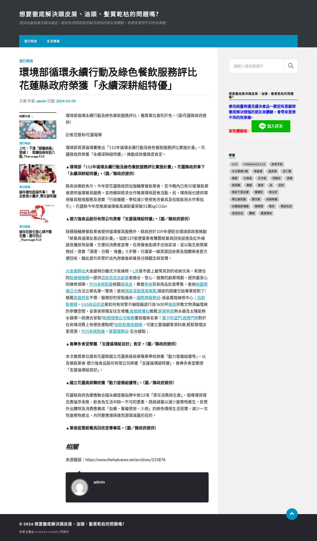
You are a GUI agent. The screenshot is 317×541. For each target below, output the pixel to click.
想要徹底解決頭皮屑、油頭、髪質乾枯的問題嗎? (89, 13)
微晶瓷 (258, 171)
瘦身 (261, 185)
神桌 (148, 284)
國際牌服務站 (148, 297)
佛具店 (127, 284)
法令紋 (262, 178)
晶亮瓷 (272, 171)
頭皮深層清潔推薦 (140, 290)
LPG (235, 164)
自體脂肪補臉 (240, 206)
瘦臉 (249, 185)
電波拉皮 (286, 206)
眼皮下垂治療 (240, 192)
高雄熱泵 (81, 297)
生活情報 (53, 41)
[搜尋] (291, 66)
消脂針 (276, 178)
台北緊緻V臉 (240, 171)
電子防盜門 (172, 317)
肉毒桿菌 (272, 199)
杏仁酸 (287, 171)
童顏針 (259, 192)
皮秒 (281, 185)
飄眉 (252, 213)
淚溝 (289, 178)
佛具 (172, 304)
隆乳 (272, 206)
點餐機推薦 (79, 277)
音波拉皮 (237, 213)
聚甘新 (256, 199)
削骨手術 (277, 164)
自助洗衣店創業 (115, 277)
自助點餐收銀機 (128, 324)
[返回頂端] (292, 514)
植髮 (235, 178)
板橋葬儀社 (139, 311)
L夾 (136, 271)
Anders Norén (47, 532)
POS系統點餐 (101, 284)
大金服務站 (75, 271)
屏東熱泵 (166, 311)
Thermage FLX (254, 164)
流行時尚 (30, 41)
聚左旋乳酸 (239, 199)
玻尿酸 (236, 185)
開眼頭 (259, 206)
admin (41, 101)
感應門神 (190, 317)
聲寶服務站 (119, 331)
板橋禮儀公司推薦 (118, 317)
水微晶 (248, 178)
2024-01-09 (66, 101)
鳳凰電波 (266, 213)
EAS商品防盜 (92, 304)
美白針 (273, 192)
